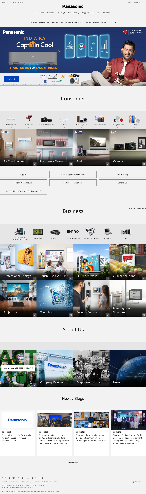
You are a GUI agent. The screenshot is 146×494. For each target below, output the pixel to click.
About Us (5, 482)
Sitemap (36, 482)
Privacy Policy (110, 22)
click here (56, 491)
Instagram (28, 478)
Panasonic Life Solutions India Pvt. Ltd (14, 2)
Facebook (5, 478)
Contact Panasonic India (49, 482)
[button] (11, 120)
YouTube (18, 478)
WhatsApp (38, 478)
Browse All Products (138, 208)
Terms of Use (15, 482)
